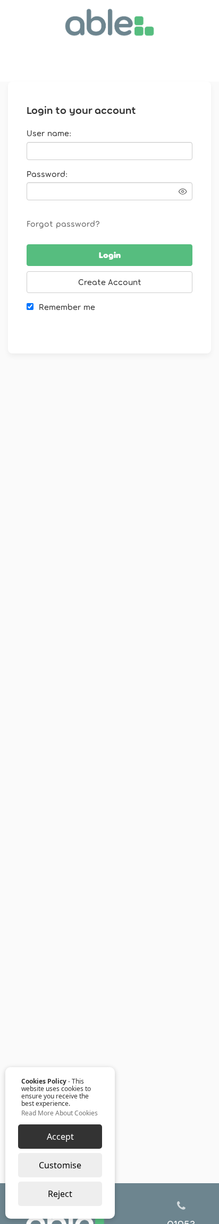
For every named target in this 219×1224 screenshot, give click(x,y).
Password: (47, 173)
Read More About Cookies (59, 1113)
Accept (60, 1136)
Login (110, 255)
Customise (60, 1165)
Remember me (67, 306)
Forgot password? (63, 223)
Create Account (109, 282)
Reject (60, 1194)
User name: (49, 133)
